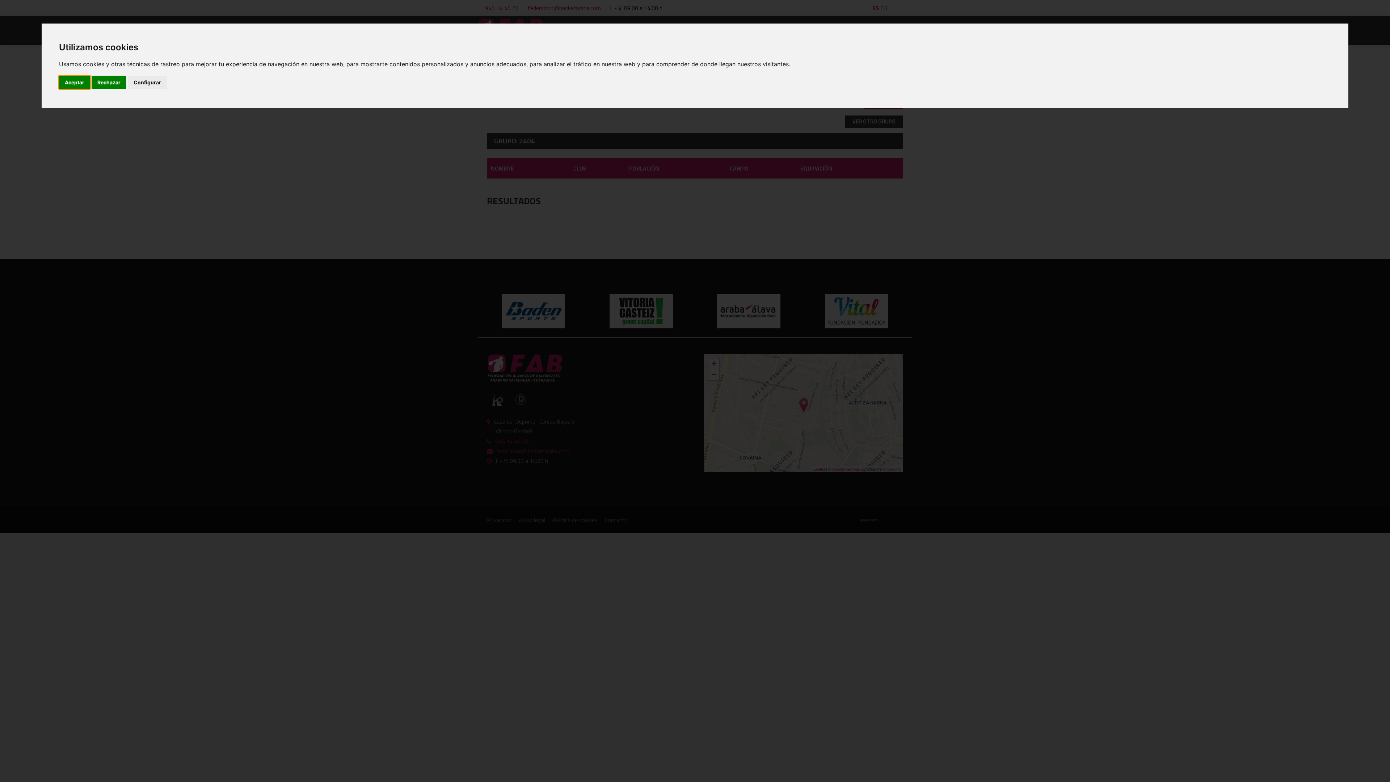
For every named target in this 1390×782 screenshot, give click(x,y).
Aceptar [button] (74, 82)
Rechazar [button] (109, 82)
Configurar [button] (147, 82)
